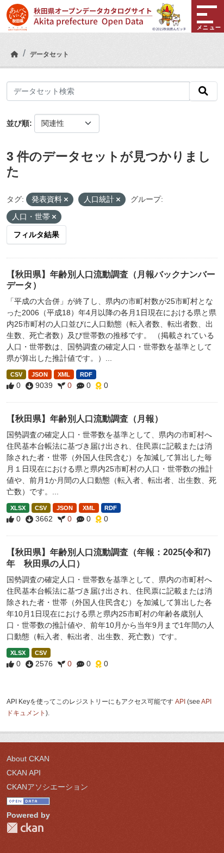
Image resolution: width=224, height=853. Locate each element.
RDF (86, 374)
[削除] (66, 199)
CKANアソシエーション (47, 786)
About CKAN (28, 758)
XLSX (18, 508)
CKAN (25, 827)
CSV (16, 374)
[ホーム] (14, 54)
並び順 (18, 123)
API (180, 701)
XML (64, 374)
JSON (40, 374)
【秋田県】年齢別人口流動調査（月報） (85, 418)
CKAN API (24, 772)
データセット (49, 54)
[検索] (203, 91)
